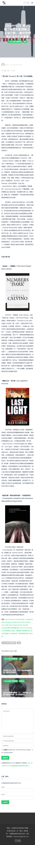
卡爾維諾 (18, 631)
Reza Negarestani (15, 625)
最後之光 (8, 633)
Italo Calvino (25, 622)
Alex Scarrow (9, 619)
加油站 (13, 631)
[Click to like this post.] (19, 64)
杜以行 (7, 64)
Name (3, 787)
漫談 (25, 41)
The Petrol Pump (26, 628)
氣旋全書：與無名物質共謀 (19, 633)
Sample (25, 625)
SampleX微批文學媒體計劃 (15, 41)
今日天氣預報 (5, 631)
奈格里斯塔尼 (26, 631)
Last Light (5, 625)
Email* (3, 794)
